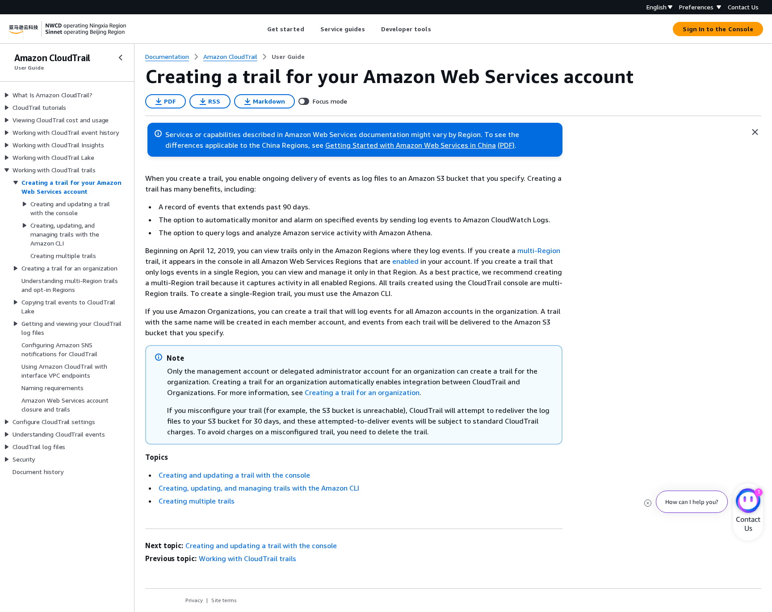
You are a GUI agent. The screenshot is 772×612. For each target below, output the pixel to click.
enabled (405, 261)
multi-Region (538, 250)
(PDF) (506, 145)
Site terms (224, 600)
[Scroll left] (260, 29)
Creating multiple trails (197, 500)
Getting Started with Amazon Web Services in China (410, 145)
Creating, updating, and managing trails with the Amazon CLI (259, 487)
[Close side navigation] (120, 57)
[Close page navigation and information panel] (755, 132)
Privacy (194, 600)
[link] (288, 56)
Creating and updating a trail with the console (234, 474)
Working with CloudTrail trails (247, 558)
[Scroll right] (437, 29)
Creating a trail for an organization (362, 392)
